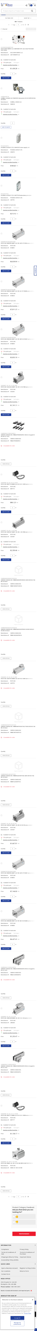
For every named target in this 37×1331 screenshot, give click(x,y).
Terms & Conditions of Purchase (27, 1253)
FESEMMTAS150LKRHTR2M (8, 241)
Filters (8, 18)
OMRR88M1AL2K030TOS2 (8, 774)
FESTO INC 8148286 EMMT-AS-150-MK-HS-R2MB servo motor (18, 921)
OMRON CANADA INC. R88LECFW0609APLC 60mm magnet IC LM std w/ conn (18, 435)
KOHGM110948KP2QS (7, 47)
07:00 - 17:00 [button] (31, 4)
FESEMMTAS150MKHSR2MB (8, 919)
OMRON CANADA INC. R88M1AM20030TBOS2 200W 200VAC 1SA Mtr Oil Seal (17, 630)
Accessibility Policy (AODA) (9, 1260)
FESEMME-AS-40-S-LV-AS (8, 1016)
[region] (17, 1313)
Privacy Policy (24, 1249)
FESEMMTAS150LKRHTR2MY (8, 871)
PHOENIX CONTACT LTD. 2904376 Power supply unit (15, 147)
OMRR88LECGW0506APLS (8, 967)
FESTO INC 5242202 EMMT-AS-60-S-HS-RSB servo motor (17, 387)
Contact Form (5, 1274)
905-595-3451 (15, 1287)
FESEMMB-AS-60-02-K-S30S (9, 482)
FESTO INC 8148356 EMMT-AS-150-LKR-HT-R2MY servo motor (18, 873)
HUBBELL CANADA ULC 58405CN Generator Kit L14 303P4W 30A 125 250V (18, 98)
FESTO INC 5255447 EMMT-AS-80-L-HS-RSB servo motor (17, 532)
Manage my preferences (17, 1323)
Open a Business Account (9, 1268)
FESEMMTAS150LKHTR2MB (8, 289)
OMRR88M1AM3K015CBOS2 (9, 578)
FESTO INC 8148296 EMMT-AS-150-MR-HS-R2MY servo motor (18, 339)
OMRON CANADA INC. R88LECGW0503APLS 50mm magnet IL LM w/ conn (18, 1066)
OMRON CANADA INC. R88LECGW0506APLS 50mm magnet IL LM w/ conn (18, 969)
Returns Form (24, 1271)
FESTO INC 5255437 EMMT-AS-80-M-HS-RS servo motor (16, 825)
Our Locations (5, 1271)
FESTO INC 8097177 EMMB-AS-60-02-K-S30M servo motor (17, 1115)
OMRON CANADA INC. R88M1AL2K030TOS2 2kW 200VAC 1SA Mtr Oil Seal (17, 776)
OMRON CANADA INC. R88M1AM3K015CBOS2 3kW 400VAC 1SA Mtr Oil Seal (18, 580)
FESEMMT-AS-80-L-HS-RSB (9, 530)
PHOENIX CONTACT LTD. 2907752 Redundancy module (16, 195)
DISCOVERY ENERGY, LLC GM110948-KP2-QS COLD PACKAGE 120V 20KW (17, 49)
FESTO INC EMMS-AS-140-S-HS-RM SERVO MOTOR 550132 (17, 1163)
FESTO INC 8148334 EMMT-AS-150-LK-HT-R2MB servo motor (17, 291)
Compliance (5, 1249)
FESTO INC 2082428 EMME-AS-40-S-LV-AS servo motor (16, 1018)
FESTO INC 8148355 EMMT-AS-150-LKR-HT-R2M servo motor (17, 243)
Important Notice (25, 1257)
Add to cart (6, 78)
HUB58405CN (5, 96)
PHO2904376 (5, 146)
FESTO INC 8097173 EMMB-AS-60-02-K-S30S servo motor (17, 484)
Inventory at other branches (10, 65)
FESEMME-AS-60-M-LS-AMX (9, 677)
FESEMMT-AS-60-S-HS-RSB (9, 385)
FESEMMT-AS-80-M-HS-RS (9, 823)
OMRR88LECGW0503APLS (8, 1064)
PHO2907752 (5, 194)
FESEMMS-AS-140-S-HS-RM (9, 1161)
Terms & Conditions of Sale (8, 1253)
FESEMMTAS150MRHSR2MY (8, 337)
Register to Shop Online (27, 1268)
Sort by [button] (27, 18)
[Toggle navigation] (2, 5)
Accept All (17, 1318)
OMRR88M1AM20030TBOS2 (9, 628)
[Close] (33, 1300)
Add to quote (6, 127)
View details (6, 464)
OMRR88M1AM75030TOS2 (8, 725)
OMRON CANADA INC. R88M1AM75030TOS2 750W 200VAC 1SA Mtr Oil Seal (18, 727)
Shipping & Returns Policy (9, 1257)
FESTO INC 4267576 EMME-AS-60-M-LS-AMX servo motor (17, 678)
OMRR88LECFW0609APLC (8, 433)
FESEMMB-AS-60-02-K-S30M (9, 1114)
